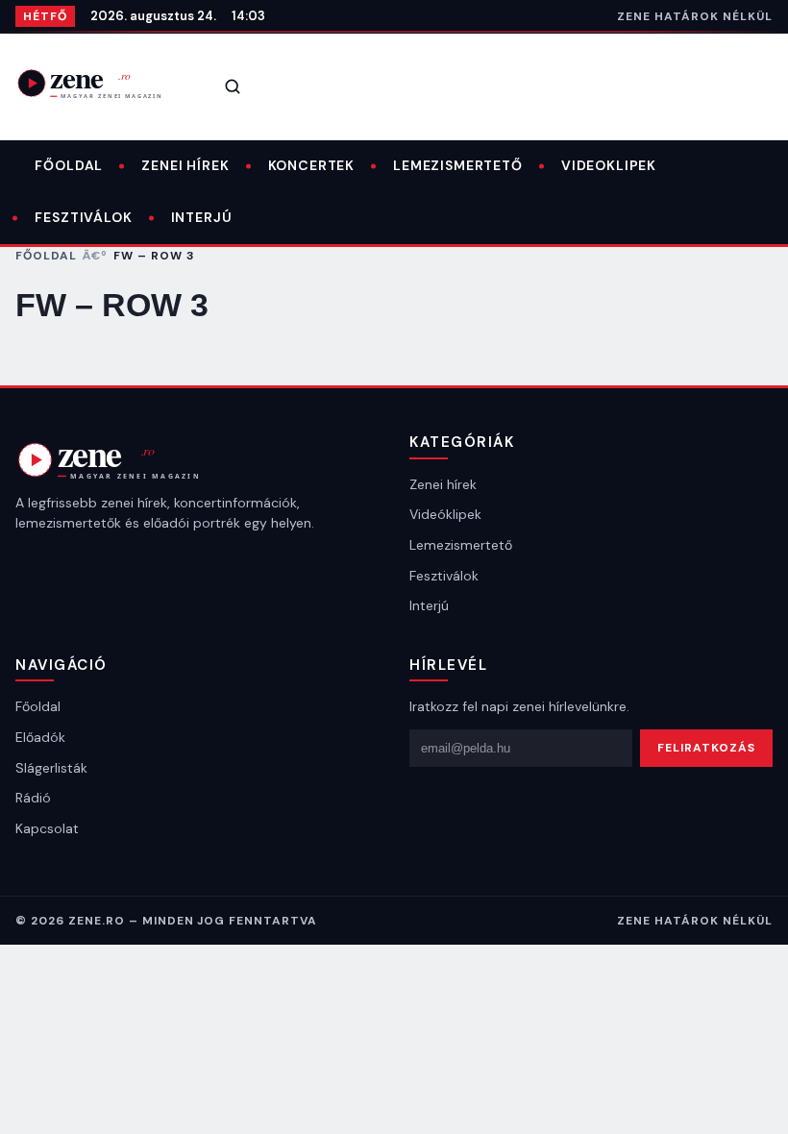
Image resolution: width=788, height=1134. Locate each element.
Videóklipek (445, 514)
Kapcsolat (47, 828)
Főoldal (69, 165)
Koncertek (312, 165)
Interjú (202, 217)
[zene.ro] (101, 83)
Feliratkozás (706, 747)
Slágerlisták (51, 768)
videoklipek (608, 165)
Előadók (40, 737)
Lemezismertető (458, 165)
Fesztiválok (83, 217)
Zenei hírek (185, 165)
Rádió (33, 797)
